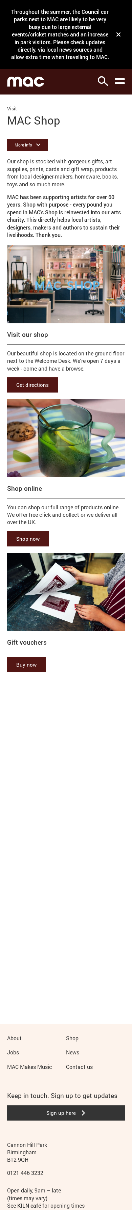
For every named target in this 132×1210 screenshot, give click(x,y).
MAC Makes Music (29, 1066)
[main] (66, 548)
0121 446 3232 (25, 1172)
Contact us (79, 1066)
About (14, 1038)
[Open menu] (120, 81)
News (72, 1052)
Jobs (13, 1052)
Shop (72, 1038)
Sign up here (61, 1112)
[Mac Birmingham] (25, 82)
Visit (12, 108)
